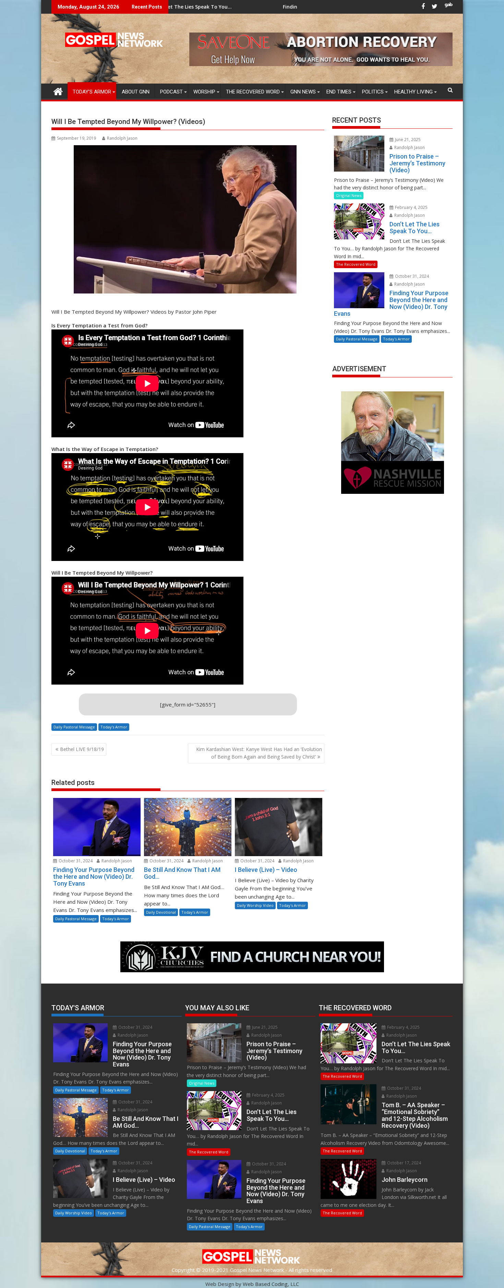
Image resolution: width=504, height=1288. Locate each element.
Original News (348, 195)
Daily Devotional (161, 912)
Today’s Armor (92, 92)
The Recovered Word (253, 92)
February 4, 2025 (411, 207)
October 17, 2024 (403, 1163)
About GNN (135, 92)
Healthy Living (413, 92)
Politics (373, 92)
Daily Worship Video (255, 905)
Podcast (171, 92)
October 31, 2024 (75, 861)
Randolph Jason (122, 138)
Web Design (219, 1283)
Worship (204, 92)
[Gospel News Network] (58, 90)
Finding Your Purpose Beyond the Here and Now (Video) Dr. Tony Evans (270, 6)
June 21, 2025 (407, 139)
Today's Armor (113, 726)
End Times (338, 92)
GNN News (303, 92)
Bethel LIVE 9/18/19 (82, 749)
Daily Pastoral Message (74, 726)
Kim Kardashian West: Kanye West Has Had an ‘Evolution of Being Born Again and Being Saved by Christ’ (259, 753)
